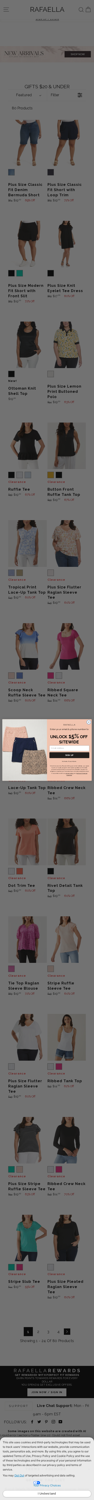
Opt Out (19, 1475)
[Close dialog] (89, 722)
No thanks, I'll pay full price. (69, 761)
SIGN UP (69, 755)
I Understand (47, 1493)
